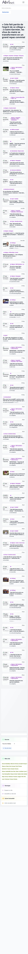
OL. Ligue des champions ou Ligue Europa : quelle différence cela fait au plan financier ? (13, 339)
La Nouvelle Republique (16, 49)
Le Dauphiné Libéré (8, 257)
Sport (6, 335)
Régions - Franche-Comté (10, 108)
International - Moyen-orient (18, 151)
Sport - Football (15, 78)
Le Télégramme (14, 427)
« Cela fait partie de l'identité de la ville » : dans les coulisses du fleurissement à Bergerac (13, 59)
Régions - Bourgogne (16, 160)
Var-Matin (13, 104)
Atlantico (13, 477)
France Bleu (13, 146)
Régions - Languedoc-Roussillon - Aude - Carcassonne (15, 119)
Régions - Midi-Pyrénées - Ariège (16, 409)
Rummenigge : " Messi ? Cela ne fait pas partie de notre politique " (17, 202)
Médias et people (15, 129)
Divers (13, 471)
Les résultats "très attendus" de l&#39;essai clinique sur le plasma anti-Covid (12, 111)
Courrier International (9, 402)
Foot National (14, 83)
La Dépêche (13, 217)
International (8, 397)
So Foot (12, 204)
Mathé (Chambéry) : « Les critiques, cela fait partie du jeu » (13, 255)
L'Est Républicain (7, 113)
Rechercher (5, 12)
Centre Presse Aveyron (15, 74)
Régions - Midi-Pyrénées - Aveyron (16, 68)
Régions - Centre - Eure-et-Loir (18, 542)
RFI (11, 156)
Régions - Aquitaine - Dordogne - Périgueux (14, 55)
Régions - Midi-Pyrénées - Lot (18, 264)
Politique (14, 242)
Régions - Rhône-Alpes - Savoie (11, 252)
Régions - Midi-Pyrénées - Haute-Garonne (16, 348)
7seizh (5, 236)
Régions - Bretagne (9, 231)
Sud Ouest (6, 61)
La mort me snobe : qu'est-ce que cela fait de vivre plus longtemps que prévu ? (13, 400)
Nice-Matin (13, 93)
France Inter (13, 185)
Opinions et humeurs (9, 189)
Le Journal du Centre (15, 166)
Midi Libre (13, 366)
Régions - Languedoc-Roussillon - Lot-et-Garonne (17, 211)
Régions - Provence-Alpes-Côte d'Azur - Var (17, 98)
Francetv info (13, 175)
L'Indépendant (14, 125)
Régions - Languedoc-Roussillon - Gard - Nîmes (16, 361)
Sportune (6, 340)
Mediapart (6, 194)
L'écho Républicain (15, 548)
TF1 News (13, 329)
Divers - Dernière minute (17, 221)
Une (12, 44)
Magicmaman (14, 524)
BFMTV (12, 248)
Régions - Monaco (15, 87)
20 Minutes (13, 135)
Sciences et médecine (16, 170)
